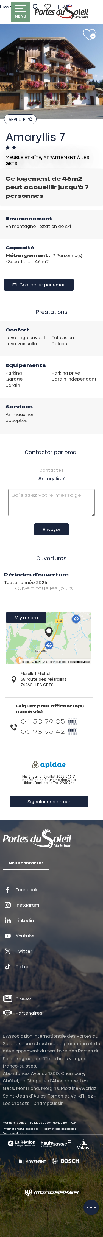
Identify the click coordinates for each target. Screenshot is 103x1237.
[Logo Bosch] (65, 1161)
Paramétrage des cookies (59, 1128)
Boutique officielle (15, 1133)
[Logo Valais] (83, 1143)
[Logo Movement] (32, 1161)
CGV (74, 1122)
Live (4, 7)
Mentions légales (14, 1122)
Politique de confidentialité (48, 1122)
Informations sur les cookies (20, 1128)
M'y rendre (26, 617)
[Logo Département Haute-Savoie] (56, 1143)
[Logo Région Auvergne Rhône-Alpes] (21, 1143)
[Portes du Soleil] (61, 11)
